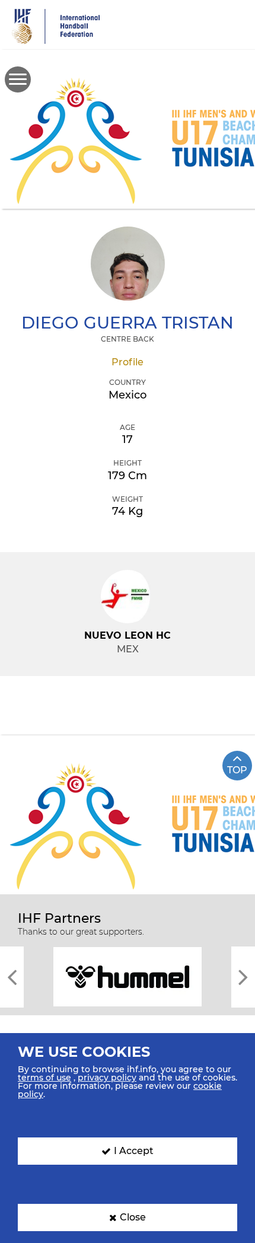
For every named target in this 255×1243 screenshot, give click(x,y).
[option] (127, 975)
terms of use (44, 1077)
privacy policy (107, 1077)
